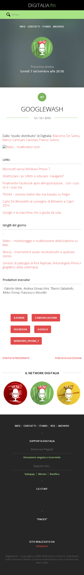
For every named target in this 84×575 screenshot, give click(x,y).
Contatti (34, 26)
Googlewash (42, 109)
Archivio (58, 26)
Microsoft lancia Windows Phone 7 (26, 169)
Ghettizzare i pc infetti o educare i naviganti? (33, 176)
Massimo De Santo (66, 136)
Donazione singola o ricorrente (42, 457)
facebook (20, 329)
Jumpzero (42, 546)
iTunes (46, 26)
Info (22, 26)
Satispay (30, 474)
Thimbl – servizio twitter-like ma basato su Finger (36, 194)
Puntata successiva (68, 358)
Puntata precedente (16, 358)
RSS (53, 425)
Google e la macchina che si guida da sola (32, 212)
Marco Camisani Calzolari (20, 140)
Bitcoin (42, 474)
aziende (19, 317)
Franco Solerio (49, 140)
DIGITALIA (42, 5)
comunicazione (46, 317)
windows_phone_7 (26, 340)
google (42, 329)
